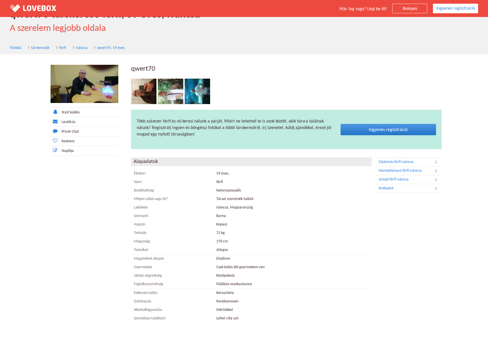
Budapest (386, 188)
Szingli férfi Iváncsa (394, 179)
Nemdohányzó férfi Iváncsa (400, 171)
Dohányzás (142, 301)
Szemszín (141, 216)
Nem (137, 182)
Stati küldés (71, 112)
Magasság (142, 241)
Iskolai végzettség (148, 276)
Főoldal (15, 48)
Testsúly (140, 233)
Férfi (62, 48)
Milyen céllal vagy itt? (151, 199)
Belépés (410, 9)
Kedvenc (68, 141)
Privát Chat (70, 132)
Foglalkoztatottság (148, 284)
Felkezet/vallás (145, 293)
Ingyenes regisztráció (455, 8)
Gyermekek (143, 267)
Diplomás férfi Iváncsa (396, 162)
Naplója (68, 151)
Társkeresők (40, 48)
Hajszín (139, 224)
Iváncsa (82, 48)
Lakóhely (141, 207)
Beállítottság (144, 190)
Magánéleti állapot (149, 259)
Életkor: (140, 173)
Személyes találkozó (149, 318)
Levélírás (68, 122)
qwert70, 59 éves (111, 48)
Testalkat (141, 250)
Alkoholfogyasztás (148, 310)
